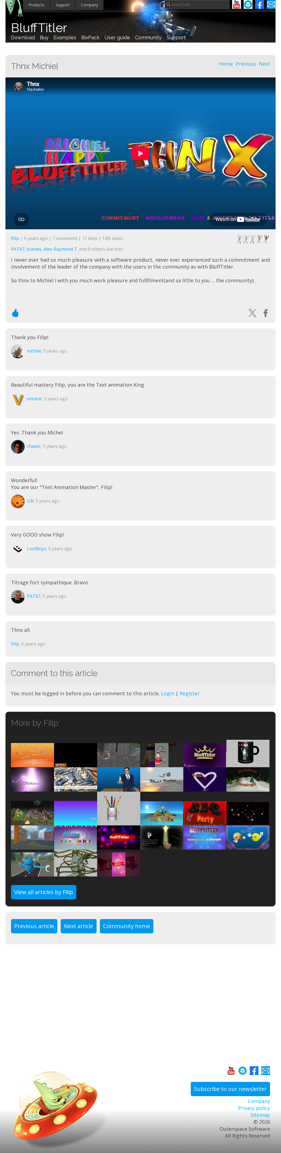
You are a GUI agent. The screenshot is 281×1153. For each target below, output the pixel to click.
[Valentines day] (118, 873)
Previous (246, 63)
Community (148, 37)
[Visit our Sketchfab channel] (248, 4)
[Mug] (118, 822)
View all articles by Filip (43, 892)
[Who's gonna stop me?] (247, 846)
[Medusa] (75, 873)
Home (226, 63)
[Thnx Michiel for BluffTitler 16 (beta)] (118, 788)
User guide (117, 37)
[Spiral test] (204, 846)
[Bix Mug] (247, 763)
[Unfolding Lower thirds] (75, 763)
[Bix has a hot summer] (161, 822)
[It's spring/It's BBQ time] (204, 822)
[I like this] (15, 313)
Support (63, 4)
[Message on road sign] (32, 873)
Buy (44, 37)
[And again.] (161, 763)
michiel (34, 351)
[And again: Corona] (247, 822)
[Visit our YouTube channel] (236, 4)
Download (23, 37)
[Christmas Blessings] (161, 846)
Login (167, 693)
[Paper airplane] (75, 822)
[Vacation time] (32, 822)
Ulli (30, 501)
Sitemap (260, 1115)
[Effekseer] (32, 788)
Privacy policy (254, 1108)
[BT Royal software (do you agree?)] (204, 763)
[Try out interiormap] (32, 846)
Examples (65, 37)
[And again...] (118, 763)
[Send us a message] (271, 4)
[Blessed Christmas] (247, 788)
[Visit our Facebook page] (259, 4)
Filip (15, 238)
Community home (126, 926)
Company (89, 4)
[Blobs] (118, 846)
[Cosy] (204, 788)
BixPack (90, 37)
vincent (34, 399)
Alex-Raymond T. (61, 249)
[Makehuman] (75, 788)
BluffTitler (39, 28)
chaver (34, 446)
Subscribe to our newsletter (230, 1089)
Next (264, 63)
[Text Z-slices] (75, 846)
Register (189, 693)
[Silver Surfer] (161, 788)
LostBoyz (36, 549)
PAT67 (17, 249)
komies (34, 249)
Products (36, 4)
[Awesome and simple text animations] (32, 763)
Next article (78, 926)
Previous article (34, 926)
